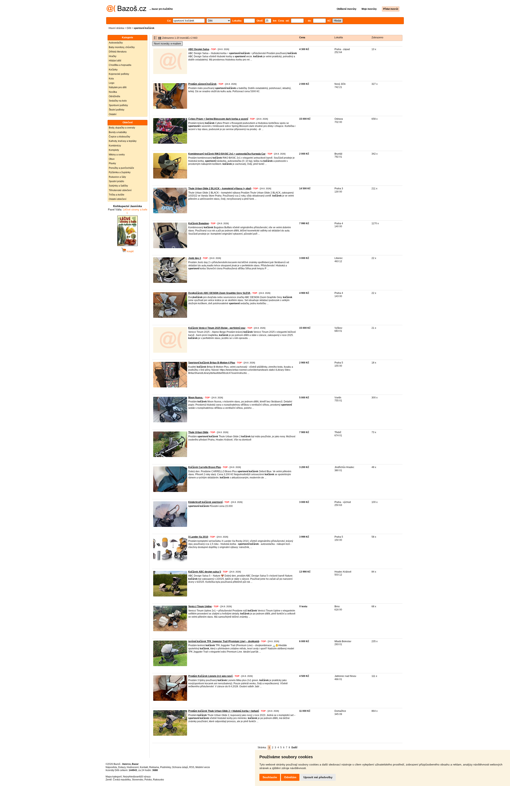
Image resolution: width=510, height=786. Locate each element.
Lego (111, 83)
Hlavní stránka (116, 28)
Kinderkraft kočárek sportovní (205, 502)
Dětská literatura (118, 51)
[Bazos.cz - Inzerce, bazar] (126, 11)
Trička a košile (116, 194)
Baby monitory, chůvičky (122, 47)
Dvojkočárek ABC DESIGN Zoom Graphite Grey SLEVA (219, 293)
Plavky (112, 163)
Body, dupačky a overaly (122, 127)
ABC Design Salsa (198, 49)
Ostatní (112, 114)
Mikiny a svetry (117, 154)
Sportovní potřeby (118, 105)
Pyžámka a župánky (119, 172)
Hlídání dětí (115, 60)
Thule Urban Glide (198, 432)
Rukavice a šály (117, 177)
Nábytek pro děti (118, 87)
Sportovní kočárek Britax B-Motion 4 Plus (211, 362)
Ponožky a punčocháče (121, 168)
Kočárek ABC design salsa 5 (204, 571)
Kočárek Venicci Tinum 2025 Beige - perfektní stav (216, 328)
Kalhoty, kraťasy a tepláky (122, 141)
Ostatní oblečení (117, 199)
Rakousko (158, 779)
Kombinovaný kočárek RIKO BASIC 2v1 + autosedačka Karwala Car (227, 153)
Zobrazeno (377, 37)
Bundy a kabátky (118, 132)
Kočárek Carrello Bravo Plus (204, 467)
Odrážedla (114, 96)
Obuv (112, 159)
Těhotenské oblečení (120, 190)
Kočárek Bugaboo (198, 223)
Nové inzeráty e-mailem (167, 43)
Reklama (154, 767)
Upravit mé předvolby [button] (317, 777)
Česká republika (122, 779)
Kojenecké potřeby (119, 74)
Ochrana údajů (180, 767)
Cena (302, 37)
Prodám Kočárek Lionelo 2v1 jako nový (210, 676)
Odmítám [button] (290, 777)
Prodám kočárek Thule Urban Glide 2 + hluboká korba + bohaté (223, 711)
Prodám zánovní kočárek (202, 84)
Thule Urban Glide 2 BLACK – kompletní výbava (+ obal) (219, 188)
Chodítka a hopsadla (120, 65)
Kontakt (144, 767)
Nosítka (113, 92)
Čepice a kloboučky (119, 136)
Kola (111, 78)
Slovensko (137, 779)
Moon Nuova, (195, 397)
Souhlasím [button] (270, 777)
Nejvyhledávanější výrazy (137, 776)
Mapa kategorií (114, 776)
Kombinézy (115, 145)
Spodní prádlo (116, 181)
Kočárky (113, 69)
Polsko (148, 779)
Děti (129, 28)
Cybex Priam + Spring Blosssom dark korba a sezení (218, 119)
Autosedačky (116, 42)
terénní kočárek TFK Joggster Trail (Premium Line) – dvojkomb (223, 641)
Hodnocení (133, 767)
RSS (191, 767)
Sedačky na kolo (118, 100)
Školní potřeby (116, 109)
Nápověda (111, 767)
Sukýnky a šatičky (118, 185)
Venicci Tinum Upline (200, 606)
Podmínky (165, 767)
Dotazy (122, 767)
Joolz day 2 (194, 258)
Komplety (114, 150)
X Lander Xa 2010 (198, 536)
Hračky (112, 56)
